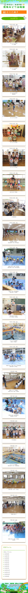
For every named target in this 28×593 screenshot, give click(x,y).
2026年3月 (6, 564)
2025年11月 (7, 572)
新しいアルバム (7, 552)
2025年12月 (7, 570)
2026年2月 (6, 566)
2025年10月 (7, 574)
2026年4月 (6, 562)
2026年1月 (6, 568)
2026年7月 (6, 556)
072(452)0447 (11, 586)
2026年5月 (6, 560)
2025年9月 (6, 576)
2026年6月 (6, 558)
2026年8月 (6, 554)
